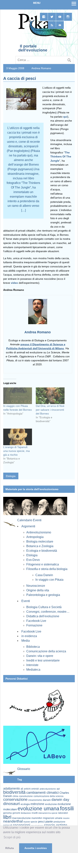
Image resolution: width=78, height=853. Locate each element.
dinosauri (11, 803)
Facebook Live (36, 620)
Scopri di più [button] (12, 837)
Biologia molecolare (39, 541)
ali (22, 788)
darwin (47, 799)
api (58, 788)
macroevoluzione (21, 818)
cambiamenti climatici (42, 792)
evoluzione (51, 804)
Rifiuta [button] (9, 848)
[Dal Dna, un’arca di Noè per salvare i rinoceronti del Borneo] (50, 395)
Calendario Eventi (29, 520)
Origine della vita (37, 590)
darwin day (60, 800)
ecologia (25, 804)
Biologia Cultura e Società (44, 607)
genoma (7, 813)
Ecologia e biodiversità (41, 550)
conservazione (15, 799)
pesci (41, 821)
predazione (59, 821)
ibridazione (26, 813)
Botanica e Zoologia (39, 546)
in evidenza (29, 636)
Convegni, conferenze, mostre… (47, 611)
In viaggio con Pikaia (49, 579)
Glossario (23, 768)
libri (7, 817)
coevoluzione (26, 796)
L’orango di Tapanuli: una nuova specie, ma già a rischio (16, 451)
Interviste (32, 665)
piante (49, 821)
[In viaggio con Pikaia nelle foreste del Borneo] (17, 395)
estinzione (37, 804)
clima (15, 796)
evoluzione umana (38, 808)
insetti (35, 813)
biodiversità (14, 792)
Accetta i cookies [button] (35, 848)
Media (25, 640)
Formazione (34, 625)
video (14, 282)
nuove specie (30, 821)
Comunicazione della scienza (46, 651)
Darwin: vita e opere (39, 655)
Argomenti (28, 526)
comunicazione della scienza (48, 796)
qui (65, 116)
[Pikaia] (42, 37)
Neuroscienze (35, 585)
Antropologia (35, 537)
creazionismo (35, 800)
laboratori (63, 813)
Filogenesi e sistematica (42, 564)
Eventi (25, 601)
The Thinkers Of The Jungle (60, 156)
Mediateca (33, 669)
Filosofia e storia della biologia (46, 569)
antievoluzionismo (48, 789)
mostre (66, 818)
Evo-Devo (33, 559)
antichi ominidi (31, 788)
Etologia (11, 476)
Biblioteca (33, 646)
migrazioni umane (52, 818)
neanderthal (13, 821)
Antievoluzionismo (38, 532)
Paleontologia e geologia (43, 594)
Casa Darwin (44, 575)
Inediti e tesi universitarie (43, 660)
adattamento (11, 788)
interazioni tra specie (47, 813)
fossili (67, 808)
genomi (16, 813)
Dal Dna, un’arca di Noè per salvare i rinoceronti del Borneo (50, 409)
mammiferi (36, 818)
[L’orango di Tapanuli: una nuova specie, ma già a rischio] (17, 437)
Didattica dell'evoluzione (42, 616)
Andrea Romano (41, 68)
